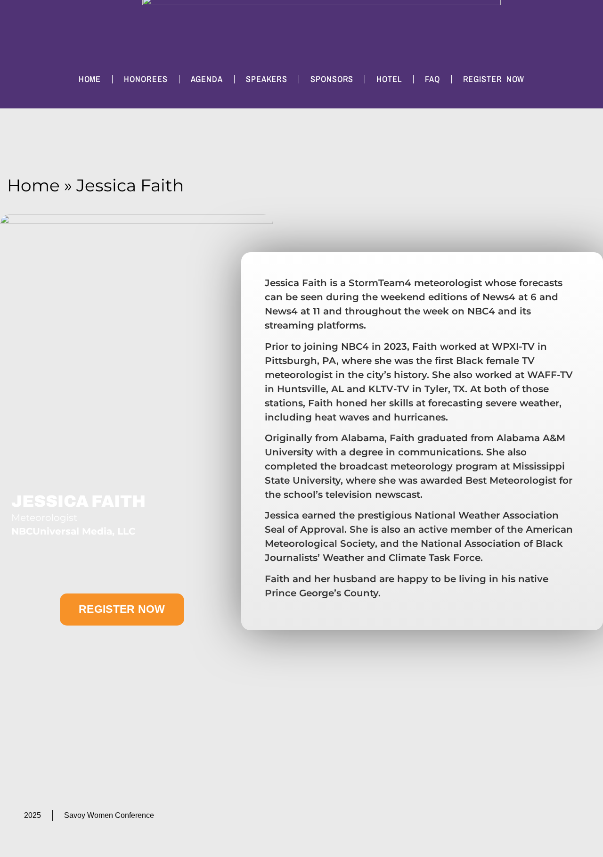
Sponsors (331, 79)
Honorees (145, 79)
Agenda (207, 79)
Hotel (389, 79)
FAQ (432, 79)
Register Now (494, 79)
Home (90, 79)
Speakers (266, 79)
